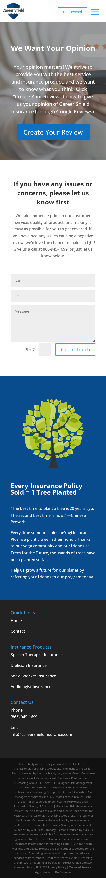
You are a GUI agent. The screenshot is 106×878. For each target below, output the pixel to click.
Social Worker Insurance (33, 676)
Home (16, 620)
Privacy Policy (57, 867)
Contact (18, 631)
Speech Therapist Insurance (37, 654)
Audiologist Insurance (31, 686)
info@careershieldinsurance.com (41, 734)
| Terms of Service (79, 867)
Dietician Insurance (29, 665)
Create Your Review (53, 132)
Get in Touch (75, 349)
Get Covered (72, 11)
